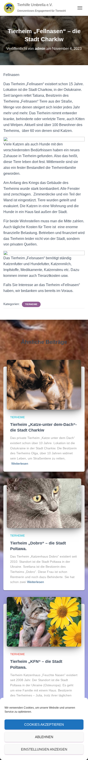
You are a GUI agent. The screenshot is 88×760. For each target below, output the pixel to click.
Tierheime (31, 304)
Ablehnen (44, 737)
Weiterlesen (19, 463)
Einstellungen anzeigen (44, 749)
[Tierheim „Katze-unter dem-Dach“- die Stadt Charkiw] (44, 384)
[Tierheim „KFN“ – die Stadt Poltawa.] (44, 621)
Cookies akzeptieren (44, 724)
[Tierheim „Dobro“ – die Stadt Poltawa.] (44, 503)
